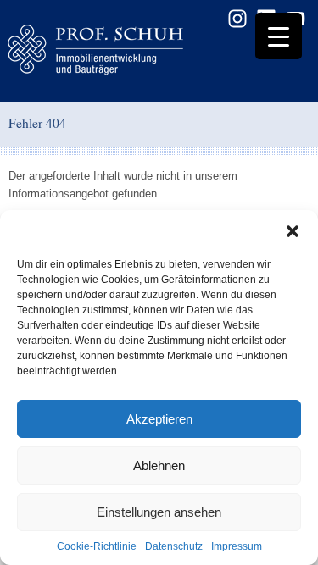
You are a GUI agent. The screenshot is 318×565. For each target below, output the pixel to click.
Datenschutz (174, 546)
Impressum (236, 546)
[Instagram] (237, 18)
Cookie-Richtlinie (97, 546)
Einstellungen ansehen (159, 512)
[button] (292, 231)
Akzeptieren (159, 419)
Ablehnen (159, 465)
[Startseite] (123, 51)
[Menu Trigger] (278, 36)
